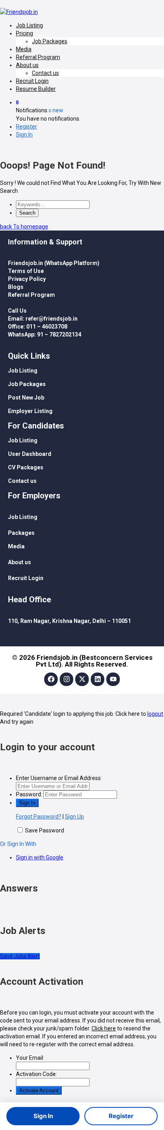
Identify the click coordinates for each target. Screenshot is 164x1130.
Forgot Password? (38, 816)
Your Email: (30, 1058)
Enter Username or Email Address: (59, 778)
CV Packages (25, 467)
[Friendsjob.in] (19, 12)
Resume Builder (36, 89)
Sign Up (74, 816)
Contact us (45, 73)
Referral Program (38, 57)
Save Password (44, 830)
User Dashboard (29, 454)
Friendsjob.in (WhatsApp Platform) (54, 263)
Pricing (24, 33)
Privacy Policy (27, 279)
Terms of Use (26, 271)
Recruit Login (32, 81)
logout (155, 714)
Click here (104, 1028)
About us (27, 65)
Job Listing (29, 25)
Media (23, 49)
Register (26, 126)
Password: (29, 794)
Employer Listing (30, 411)
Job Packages (49, 41)
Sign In (24, 134)
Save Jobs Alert (20, 956)
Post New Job (26, 397)
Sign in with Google (39, 857)
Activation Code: (36, 1074)
